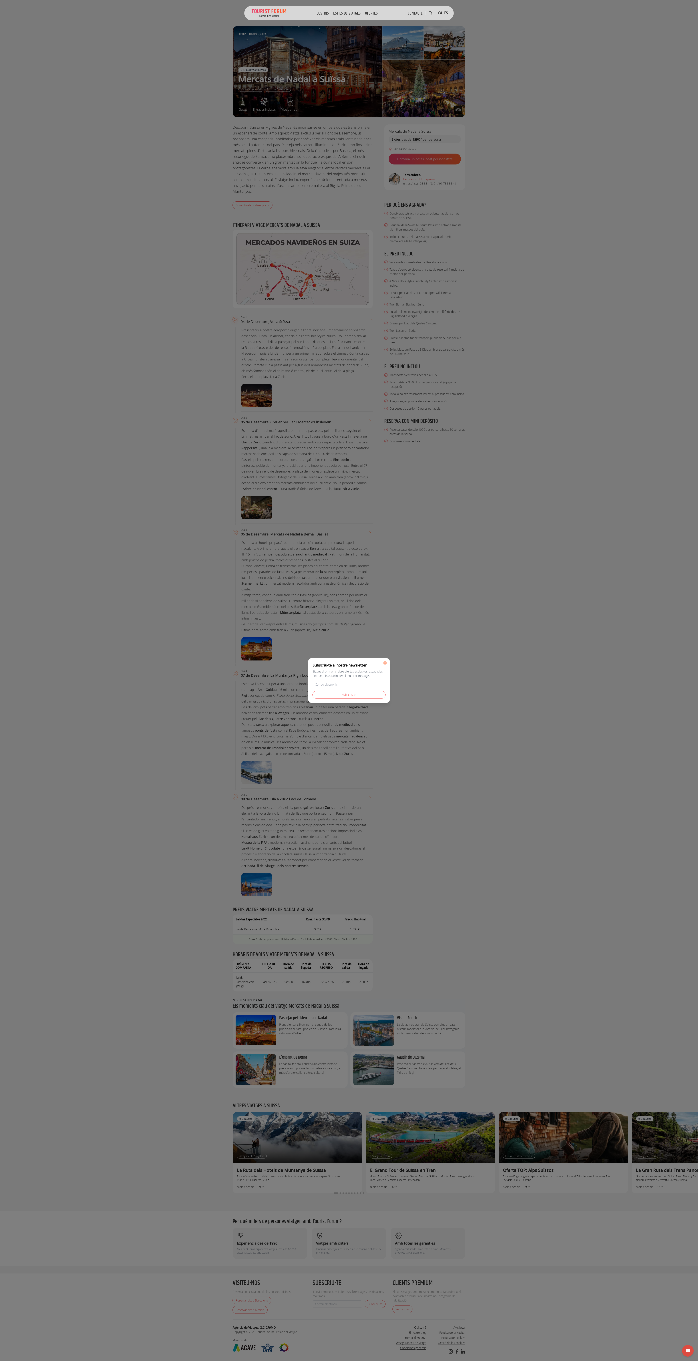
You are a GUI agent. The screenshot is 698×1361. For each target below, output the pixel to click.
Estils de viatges (347, 13)
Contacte (415, 13)
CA (440, 13)
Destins (323, 13)
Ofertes (371, 13)
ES (446, 13)
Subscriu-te (349, 695)
